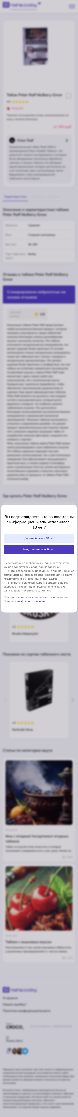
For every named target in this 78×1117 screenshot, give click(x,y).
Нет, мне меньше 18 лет (39, 549)
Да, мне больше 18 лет (39, 538)
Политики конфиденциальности (24, 601)
